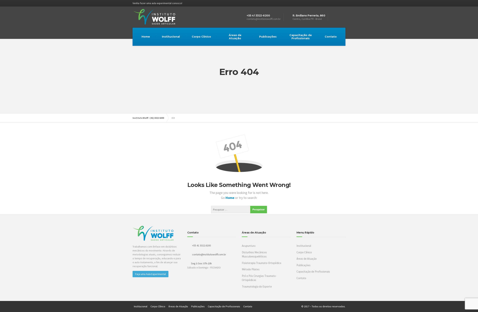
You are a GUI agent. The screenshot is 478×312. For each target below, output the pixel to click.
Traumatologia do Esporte (257, 286)
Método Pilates (251, 269)
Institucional (171, 36)
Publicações (268, 36)
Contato (331, 36)
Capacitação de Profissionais (300, 36)
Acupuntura (248, 246)
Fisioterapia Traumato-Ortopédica (261, 263)
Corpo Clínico (201, 36)
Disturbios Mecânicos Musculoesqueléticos (254, 254)
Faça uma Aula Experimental (150, 274)
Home (146, 36)
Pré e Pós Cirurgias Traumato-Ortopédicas (259, 278)
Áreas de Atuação (235, 36)
